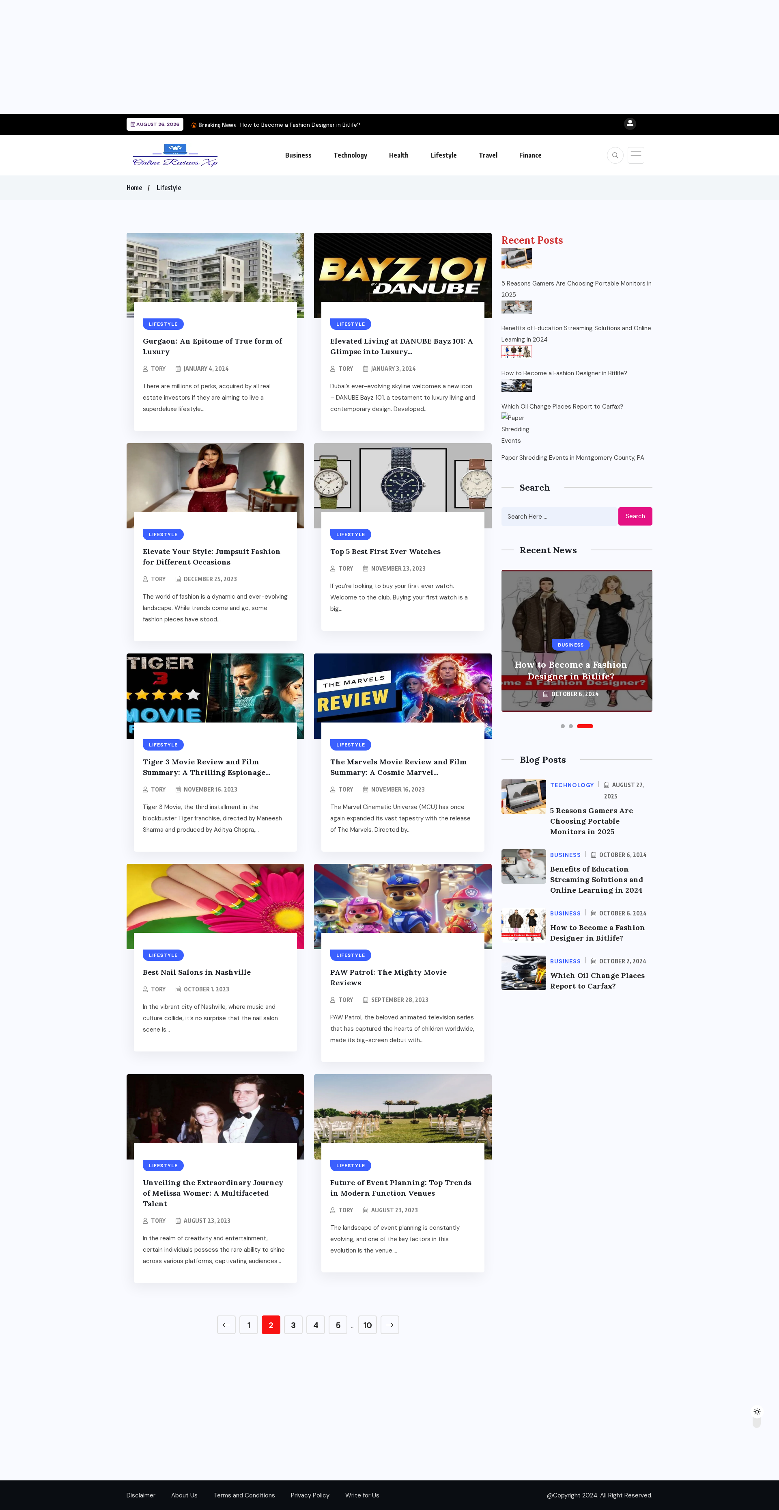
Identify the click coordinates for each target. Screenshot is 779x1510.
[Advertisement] (243, 57)
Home (134, 188)
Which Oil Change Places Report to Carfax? (562, 406)
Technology (350, 155)
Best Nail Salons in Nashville (197, 972)
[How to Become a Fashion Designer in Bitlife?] (516, 351)
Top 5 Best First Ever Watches (385, 551)
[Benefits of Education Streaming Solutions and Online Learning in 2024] (516, 307)
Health (399, 155)
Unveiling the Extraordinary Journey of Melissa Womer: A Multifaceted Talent (213, 1193)
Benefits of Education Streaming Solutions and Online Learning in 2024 (576, 334)
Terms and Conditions (244, 1495)
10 (368, 1325)
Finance (530, 155)
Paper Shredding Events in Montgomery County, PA (572, 458)
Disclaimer (141, 1495)
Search (635, 516)
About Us (184, 1495)
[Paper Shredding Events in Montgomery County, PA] (516, 427)
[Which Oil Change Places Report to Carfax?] (516, 385)
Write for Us (362, 1495)
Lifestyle (443, 155)
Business (298, 155)
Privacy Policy (310, 1495)
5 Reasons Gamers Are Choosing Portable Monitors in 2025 (576, 289)
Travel (488, 155)
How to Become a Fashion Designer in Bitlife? (300, 124)
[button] (563, 726)
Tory (158, 368)
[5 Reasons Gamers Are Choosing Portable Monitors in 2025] (516, 258)
